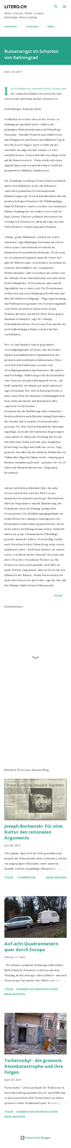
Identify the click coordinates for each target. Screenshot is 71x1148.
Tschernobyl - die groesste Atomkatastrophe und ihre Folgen (33, 1066)
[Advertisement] (35, 730)
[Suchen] (56, 6)
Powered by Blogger (38, 1137)
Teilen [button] (58, 595)
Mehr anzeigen (56, 877)
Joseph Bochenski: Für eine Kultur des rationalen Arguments (33, 832)
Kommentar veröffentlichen (37, 989)
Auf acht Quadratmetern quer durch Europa (31, 946)
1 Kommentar (26, 877)
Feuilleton (10, 26)
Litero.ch (15, 6)
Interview (32, 26)
